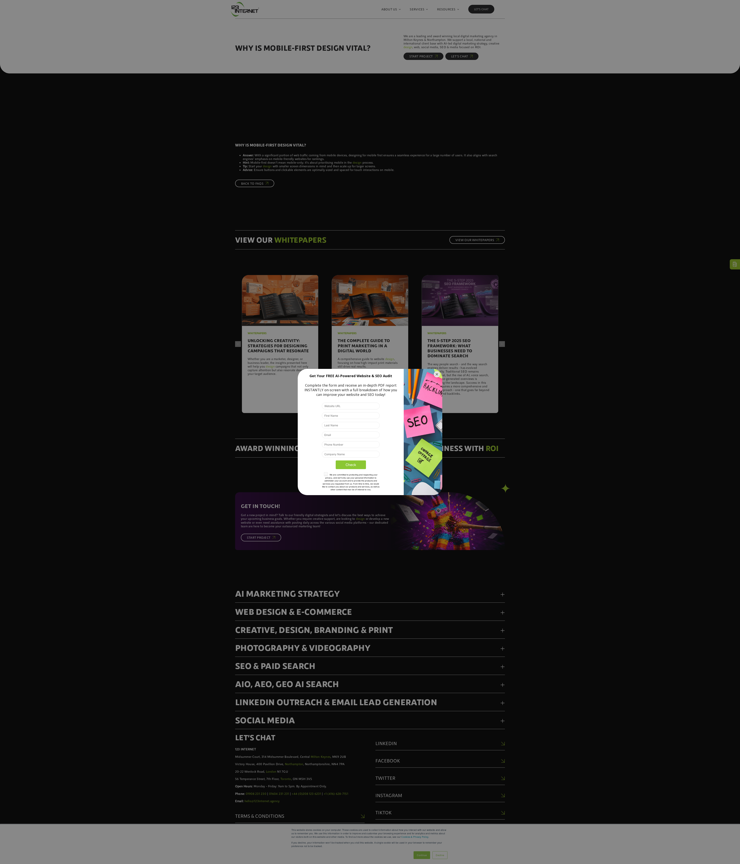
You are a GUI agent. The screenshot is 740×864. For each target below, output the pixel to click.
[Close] (437, 374)
